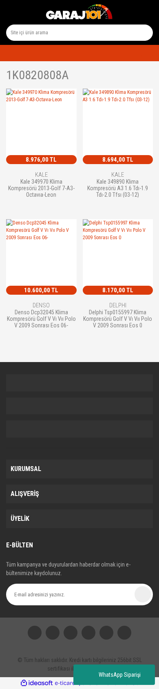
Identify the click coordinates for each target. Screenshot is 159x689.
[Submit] (143, 594)
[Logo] (79, 12)
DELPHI (117, 305)
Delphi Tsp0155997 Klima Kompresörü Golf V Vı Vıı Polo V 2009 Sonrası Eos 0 (117, 318)
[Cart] (143, 53)
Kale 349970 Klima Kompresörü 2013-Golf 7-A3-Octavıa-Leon (41, 188)
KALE (41, 174)
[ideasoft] (36, 683)
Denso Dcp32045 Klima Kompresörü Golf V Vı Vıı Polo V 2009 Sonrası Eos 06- (41, 318)
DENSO (41, 305)
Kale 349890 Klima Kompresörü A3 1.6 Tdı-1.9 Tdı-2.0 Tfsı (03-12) (117, 188)
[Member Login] (8, 53)
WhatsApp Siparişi (120, 674)
